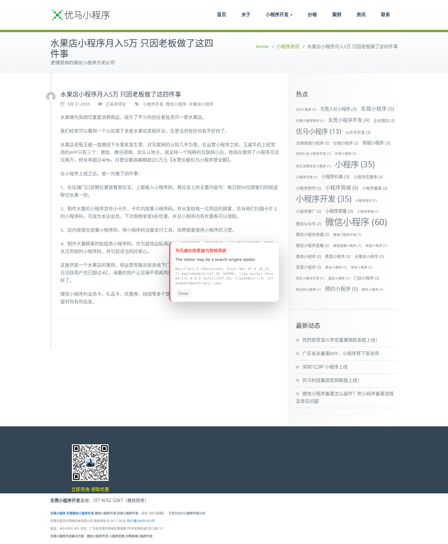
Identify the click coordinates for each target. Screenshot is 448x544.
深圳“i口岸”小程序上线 (325, 367)
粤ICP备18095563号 (141, 521)
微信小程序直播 (312, 245)
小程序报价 (366, 201)
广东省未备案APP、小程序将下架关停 (340, 353)
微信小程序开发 (347, 235)
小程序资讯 (287, 46)
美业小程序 (336, 267)
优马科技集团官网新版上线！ (332, 380)
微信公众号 (308, 224)
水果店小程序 (201, 104)
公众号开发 (358, 132)
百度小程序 (308, 267)
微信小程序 (176, 104)
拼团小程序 (376, 246)
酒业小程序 (339, 278)
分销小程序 (345, 143)
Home (262, 46)
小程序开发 (277, 14)
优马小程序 (318, 131)
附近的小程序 (308, 290)
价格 (312, 14)
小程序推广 (308, 211)
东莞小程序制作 (310, 121)
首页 (221, 14)
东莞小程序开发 (348, 120)
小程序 (355, 164)
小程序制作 (308, 188)
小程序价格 (336, 176)
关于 (246, 14)
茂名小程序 (361, 267)
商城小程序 (376, 142)
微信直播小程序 (347, 246)
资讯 (361, 14)
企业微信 (384, 120)
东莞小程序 (377, 109)
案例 (336, 14)
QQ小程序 (306, 110)
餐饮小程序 (372, 290)
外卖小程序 (346, 154)
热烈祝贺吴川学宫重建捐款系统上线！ (341, 340)
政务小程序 (308, 256)
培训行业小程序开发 (313, 154)
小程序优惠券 (368, 177)
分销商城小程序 (312, 143)
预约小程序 (341, 289)
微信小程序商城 (312, 234)
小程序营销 (368, 212)
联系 (385, 14)
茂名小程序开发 (310, 278)
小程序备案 (374, 188)
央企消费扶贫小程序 (313, 166)
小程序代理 (307, 177)
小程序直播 (339, 211)
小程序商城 (341, 188)
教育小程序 (337, 256)
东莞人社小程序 (338, 109)
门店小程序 (366, 278)
